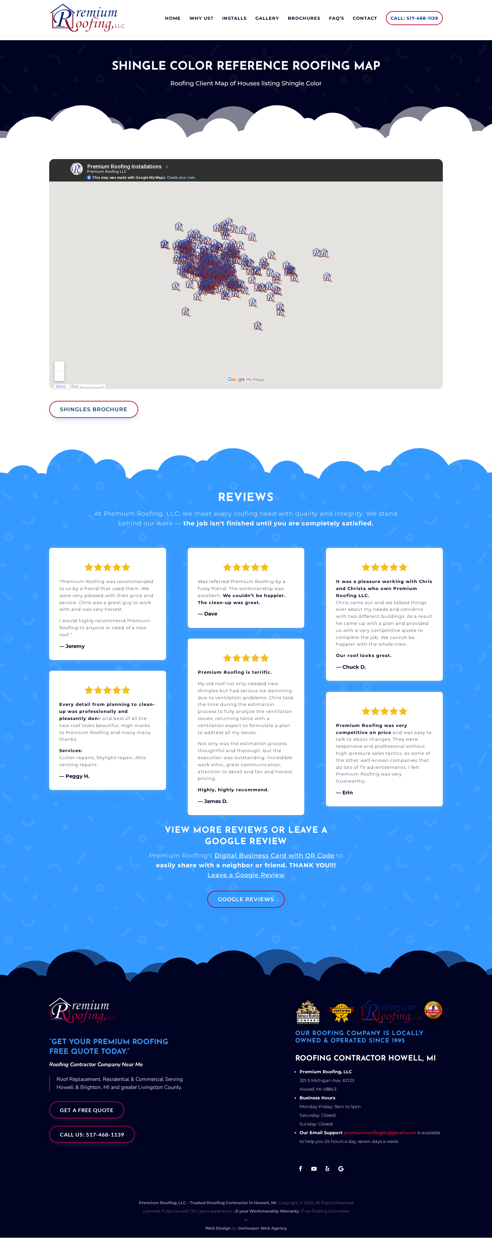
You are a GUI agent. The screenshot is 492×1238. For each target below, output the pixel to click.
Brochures (304, 18)
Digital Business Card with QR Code (274, 855)
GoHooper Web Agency (262, 1228)
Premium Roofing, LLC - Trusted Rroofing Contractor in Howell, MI (207, 1202)
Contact (365, 18)
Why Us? (201, 18)
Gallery (267, 18)
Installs (234, 18)
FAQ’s (336, 18)
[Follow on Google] (340, 1168)
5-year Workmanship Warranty (267, 1211)
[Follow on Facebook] (300, 1168)
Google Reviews (246, 899)
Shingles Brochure (94, 409)
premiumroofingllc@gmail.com (380, 1132)
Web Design (218, 1228)
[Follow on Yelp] (327, 1168)
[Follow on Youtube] (314, 1168)
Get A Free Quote (86, 1110)
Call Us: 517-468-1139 (92, 1134)
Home (173, 18)
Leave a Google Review (246, 875)
